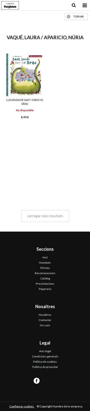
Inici (45, 257)
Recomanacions (45, 273)
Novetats (45, 262)
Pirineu (45, 268)
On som (45, 325)
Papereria (45, 289)
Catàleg (45, 278)
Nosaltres (45, 315)
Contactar (45, 320)
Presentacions (45, 283)
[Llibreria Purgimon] (10, 6)
